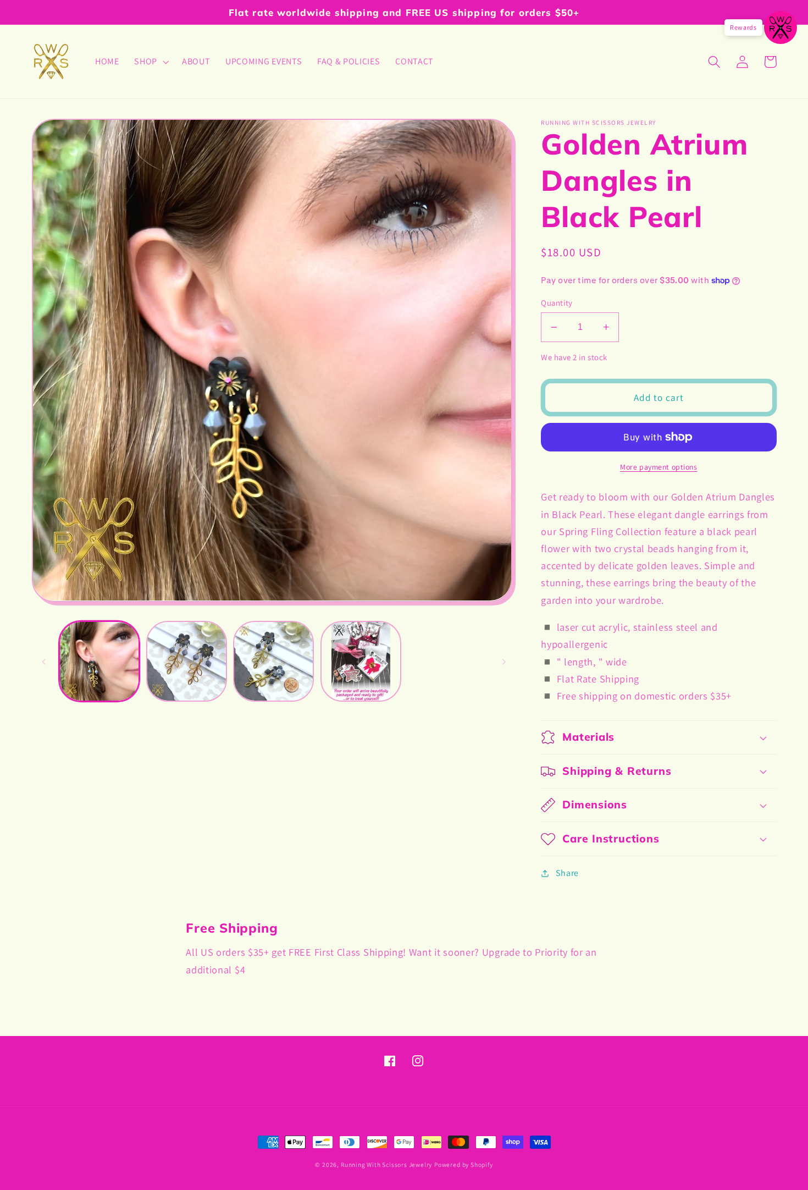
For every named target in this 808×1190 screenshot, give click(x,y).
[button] (150, 61)
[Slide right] (503, 661)
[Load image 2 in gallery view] (186, 661)
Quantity (557, 303)
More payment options (659, 467)
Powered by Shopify (463, 1164)
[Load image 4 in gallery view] (360, 661)
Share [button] (567, 873)
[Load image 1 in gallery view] (99, 661)
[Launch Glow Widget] (780, 27)
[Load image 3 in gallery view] (273, 661)
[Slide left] (44, 661)
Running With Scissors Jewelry (386, 1164)
